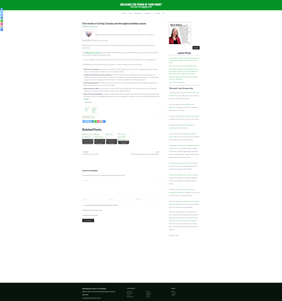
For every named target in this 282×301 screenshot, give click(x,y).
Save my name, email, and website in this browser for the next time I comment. (101, 205)
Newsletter (138, 13)
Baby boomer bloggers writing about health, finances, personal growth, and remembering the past (95, 110)
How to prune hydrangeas (177, 82)
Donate (157, 13)
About (124, 13)
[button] (151, 13)
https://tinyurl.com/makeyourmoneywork (184, 220)
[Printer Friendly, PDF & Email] (88, 117)
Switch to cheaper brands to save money (182, 175)
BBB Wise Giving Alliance (93, 52)
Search (196, 47)
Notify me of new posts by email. (91, 215)
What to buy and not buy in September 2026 (182, 65)
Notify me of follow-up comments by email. (93, 210)
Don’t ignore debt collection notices (181, 163)
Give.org (86, 98)
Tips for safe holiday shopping (87, 109)
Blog (130, 13)
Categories (147, 13)
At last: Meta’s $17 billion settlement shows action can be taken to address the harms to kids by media (184, 60)
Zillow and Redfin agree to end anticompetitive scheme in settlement (183, 77)
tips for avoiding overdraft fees (190, 116)
